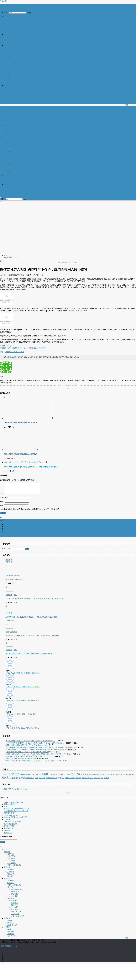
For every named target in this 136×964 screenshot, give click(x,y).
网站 (1, 505)
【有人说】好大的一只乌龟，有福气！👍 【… (23, 687)
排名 (122, 774)
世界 (7, 632)
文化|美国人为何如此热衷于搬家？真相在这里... (21, 422)
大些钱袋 (14, 63)
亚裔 (36, 774)
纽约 (66, 778)
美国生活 (85, 778)
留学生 (55, 778)
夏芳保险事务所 (92, 774)
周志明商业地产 (17, 56)
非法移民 (106, 778)
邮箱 (2, 501)
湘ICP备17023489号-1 (8, 946)
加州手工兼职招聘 (10, 824)
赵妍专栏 (14, 61)
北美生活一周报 (63, 774)
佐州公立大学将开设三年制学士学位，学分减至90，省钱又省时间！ (31, 761)
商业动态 (10, 43)
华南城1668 (8, 833)
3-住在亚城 (11, 28)
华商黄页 (10, 87)
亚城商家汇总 (12, 92)
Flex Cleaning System (12, 815)
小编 (3, 275)
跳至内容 (3, 1)
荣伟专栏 (14, 74)
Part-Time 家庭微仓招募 (12, 822)
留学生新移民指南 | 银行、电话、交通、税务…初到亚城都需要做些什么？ (31, 467)
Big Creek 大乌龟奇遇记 (14, 579)
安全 (101, 774)
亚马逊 (40, 774)
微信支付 (12, 352)
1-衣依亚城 (11, 23)
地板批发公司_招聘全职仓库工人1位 (17, 809)
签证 (63, 778)
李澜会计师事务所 (10, 804)
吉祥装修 (7, 819)
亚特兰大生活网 (6, 5)
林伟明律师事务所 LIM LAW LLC (16, 811)
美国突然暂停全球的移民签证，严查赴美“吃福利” (24, 745)
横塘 (5, 806)
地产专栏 (10, 54)
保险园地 (14, 72)
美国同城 (32, 357)
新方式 (17, 352)
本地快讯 (7, 34)
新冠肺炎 (13, 777)
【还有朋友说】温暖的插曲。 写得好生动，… (22, 714)
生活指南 (7, 19)
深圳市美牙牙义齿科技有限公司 (15, 817)
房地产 (118, 774)
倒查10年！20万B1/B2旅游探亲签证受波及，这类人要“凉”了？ (29, 756)
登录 (127, 105)
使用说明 (10, 101)
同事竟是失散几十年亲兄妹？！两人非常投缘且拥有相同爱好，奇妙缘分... (33, 636)
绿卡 (69, 778)
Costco (4, 774)
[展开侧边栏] (0, 517)
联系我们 (10, 96)
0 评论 (15, 258)
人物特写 (10, 39)
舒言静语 (14, 70)
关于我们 (7, 94)
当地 (7, 575)
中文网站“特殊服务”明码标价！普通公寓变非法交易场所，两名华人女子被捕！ (34, 599)
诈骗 (99, 778)
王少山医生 (15, 81)
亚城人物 (10, 47)
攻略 (130, 774)
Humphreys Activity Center (13, 802)
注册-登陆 (11, 103)
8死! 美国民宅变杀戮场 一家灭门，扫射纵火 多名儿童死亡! (27, 752)
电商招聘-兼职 (9, 813)
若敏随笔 (14, 67)
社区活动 (10, 41)
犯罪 (36, 778)
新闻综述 (22, 778)
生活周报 (49, 778)
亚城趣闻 (10, 36)
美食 (89, 778)
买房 (7, 774)
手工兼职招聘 (9, 826)
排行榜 (126, 774)
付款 (7, 352)
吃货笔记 (10, 50)
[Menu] (0, 9)
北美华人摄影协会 (17, 83)
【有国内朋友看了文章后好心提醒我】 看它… (22, 728)
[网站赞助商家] (0, 261)
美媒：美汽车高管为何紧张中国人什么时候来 (20, 454)
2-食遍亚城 (11, 25)
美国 (22, 352)
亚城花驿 (14, 76)
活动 (32, 778)
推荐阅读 (13, 575)
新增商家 (10, 90)
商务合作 (10, 98)
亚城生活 (10, 65)
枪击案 (28, 778)
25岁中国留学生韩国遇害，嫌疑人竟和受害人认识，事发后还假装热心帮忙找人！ (36, 743)
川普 (104, 774)
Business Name (6, 836)
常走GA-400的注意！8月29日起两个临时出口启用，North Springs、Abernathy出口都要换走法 (40, 747)
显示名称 (4, 497)
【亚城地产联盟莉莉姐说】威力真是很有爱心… (23, 700)
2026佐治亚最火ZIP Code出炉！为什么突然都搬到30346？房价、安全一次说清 (35, 750)
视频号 (96, 778)
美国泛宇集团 (77, 778)
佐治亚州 (46, 774)
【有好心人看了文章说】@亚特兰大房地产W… (23, 673)
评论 (2, 494)
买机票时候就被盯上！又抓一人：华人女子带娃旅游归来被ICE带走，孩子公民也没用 (37, 754)
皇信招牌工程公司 (10, 828)
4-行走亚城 (11, 30)
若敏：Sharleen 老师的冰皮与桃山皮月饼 (21, 758)
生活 (5, 255)
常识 (114, 774)
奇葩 (97, 774)
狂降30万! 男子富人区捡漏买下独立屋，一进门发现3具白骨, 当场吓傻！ (32, 617)
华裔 (78, 774)
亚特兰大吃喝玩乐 (14, 32)
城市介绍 (10, 21)
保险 (52, 774)
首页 (5, 16)
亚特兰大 (14, 774)
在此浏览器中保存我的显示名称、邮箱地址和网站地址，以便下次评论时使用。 (31, 509)
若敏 (92, 778)
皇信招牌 (7, 830)
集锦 (102, 778)
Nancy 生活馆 (16, 79)
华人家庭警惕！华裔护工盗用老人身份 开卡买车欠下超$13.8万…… (30, 654)
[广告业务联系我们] (68, 388)
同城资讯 (7, 85)
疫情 (60, 778)
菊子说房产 (15, 59)
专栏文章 (7, 45)
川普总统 (109, 774)
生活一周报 (42, 778)
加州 (55, 774)
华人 (73, 774)
